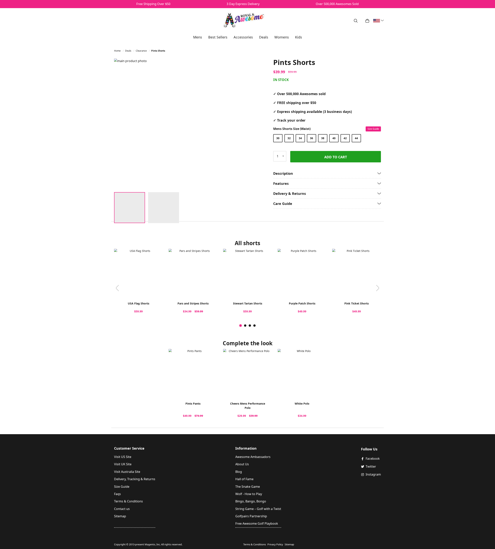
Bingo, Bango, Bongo (250, 501)
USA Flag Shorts (138, 303)
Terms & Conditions (128, 501)
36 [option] (311, 138)
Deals (128, 50)
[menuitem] (197, 37)
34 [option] (300, 138)
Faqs (117, 494)
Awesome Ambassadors (253, 457)
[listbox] (326, 138)
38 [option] (322, 138)
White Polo (302, 403)
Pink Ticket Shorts (356, 303)
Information (246, 448)
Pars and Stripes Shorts (193, 303)
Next (377, 288)
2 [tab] (245, 325)
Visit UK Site (122, 464)
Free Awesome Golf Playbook (256, 523)
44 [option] (356, 138)
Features (281, 183)
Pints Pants (193, 403)
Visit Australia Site (127, 472)
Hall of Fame (244, 479)
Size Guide (373, 128)
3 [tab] (250, 325)
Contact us (122, 509)
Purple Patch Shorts (302, 303)
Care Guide (282, 203)
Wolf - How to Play (248, 494)
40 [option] (333, 138)
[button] (237, 124)
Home (117, 50)
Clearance (141, 50)
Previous (117, 288)
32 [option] (289, 138)
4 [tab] (254, 325)
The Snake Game (247, 486)
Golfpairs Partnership (251, 516)
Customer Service (129, 448)
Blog (238, 472)
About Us (242, 464)
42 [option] (345, 138)
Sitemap (120, 516)
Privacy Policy (275, 544)
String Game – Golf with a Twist (258, 509)
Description (283, 173)
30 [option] (277, 138)
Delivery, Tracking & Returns (134, 479)
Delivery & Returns (289, 193)
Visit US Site (122, 457)
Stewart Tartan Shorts (247, 303)
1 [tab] (240, 325)
